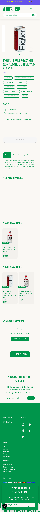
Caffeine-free (10, 82)
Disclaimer (7, 472)
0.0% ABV (8, 78)
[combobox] (20, 15)
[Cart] (31, 9)
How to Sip (16, 155)
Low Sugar (22, 87)
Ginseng (22, 82)
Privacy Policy (8, 467)
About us (6, 447)
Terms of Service (9, 469)
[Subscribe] (31, 505)
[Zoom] (31, 49)
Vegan (25, 96)
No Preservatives (27, 91)
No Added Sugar (10, 91)
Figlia (4, 72)
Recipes (6, 454)
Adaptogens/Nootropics (24, 78)
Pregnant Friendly (11, 96)
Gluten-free (9, 87)
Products (6, 451)
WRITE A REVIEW (20, 339)
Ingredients (27, 155)
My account (7, 456)
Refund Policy (8, 465)
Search (5, 449)
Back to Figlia (21, 354)
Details (7, 155)
